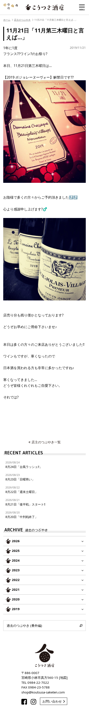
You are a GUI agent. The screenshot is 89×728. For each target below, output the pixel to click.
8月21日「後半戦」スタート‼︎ (25, 502)
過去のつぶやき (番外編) (24, 625)
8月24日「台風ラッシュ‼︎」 (23, 464)
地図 (63, 677)
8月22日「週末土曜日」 (21, 489)
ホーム (6, 19)
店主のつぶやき (22, 19)
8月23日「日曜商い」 (20, 477)
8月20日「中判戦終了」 (21, 514)
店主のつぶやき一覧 (46, 442)
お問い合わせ (52, 701)
